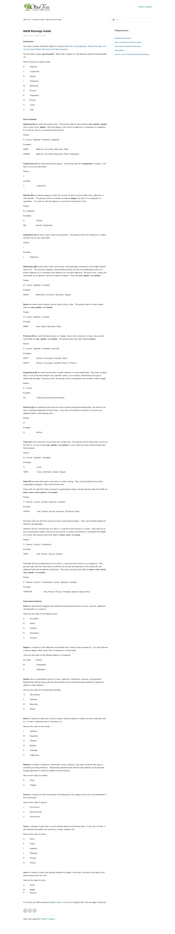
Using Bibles (119, 50)
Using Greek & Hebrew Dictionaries (128, 46)
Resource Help (38, 20)
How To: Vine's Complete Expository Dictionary (132, 54)
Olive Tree (27, 20)
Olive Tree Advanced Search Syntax (128, 42)
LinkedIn (35, 911)
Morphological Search (123, 38)
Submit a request (145, 7)
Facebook (25, 911)
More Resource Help (53, 20)
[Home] (36, 7)
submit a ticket (62, 902)
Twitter (30, 911)
